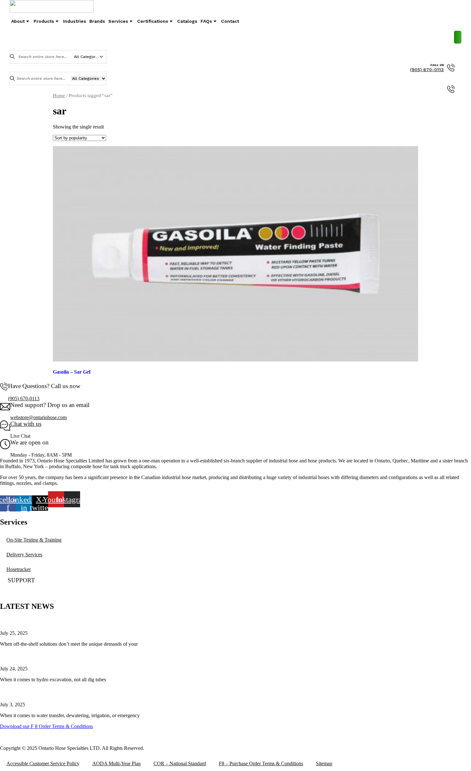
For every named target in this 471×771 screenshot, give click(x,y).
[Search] (12, 56)
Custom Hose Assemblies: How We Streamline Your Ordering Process (91, 620)
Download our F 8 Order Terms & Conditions (46, 726)
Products (44, 21)
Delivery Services (24, 554)
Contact (230, 21)
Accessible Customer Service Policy (42, 763)
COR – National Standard (179, 763)
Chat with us (25, 423)
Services (118, 21)
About (18, 21)
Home (59, 95)
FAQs (206, 21)
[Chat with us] (5, 429)
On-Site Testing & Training (34, 540)
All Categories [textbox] (87, 56)
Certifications (152, 21)
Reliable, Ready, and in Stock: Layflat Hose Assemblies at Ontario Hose (94, 692)
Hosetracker (18, 569)
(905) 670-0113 (427, 69)
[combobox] (90, 56)
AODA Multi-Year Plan (116, 763)
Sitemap (324, 763)
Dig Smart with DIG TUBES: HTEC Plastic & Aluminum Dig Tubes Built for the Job (112, 656)
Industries (74, 21)
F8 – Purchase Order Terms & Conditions (261, 763)
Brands (97, 21)
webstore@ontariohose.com (38, 417)
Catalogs (187, 21)
